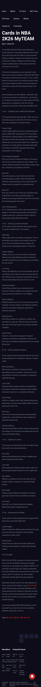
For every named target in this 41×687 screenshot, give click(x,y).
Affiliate (26, 19)
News (3, 670)
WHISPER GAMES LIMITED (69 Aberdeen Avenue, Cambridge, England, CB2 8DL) (21, 684)
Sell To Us (9, 665)
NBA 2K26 (9, 618)
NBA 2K (16, 618)
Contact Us (6, 26)
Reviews (16, 19)
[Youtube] (31, 636)
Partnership (18, 26)
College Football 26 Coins (21, 672)
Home (4, 11)
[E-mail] (21, 641)
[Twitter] (26, 636)
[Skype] (36, 636)
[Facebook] (21, 636)
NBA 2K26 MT (32, 586)
